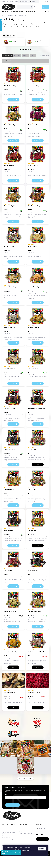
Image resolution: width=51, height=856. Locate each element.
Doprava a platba (14, 1)
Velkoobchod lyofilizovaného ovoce (8, 833)
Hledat (31, 7)
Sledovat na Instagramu (26, 778)
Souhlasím (41, 848)
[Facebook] (37, 834)
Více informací (30, 850)
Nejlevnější (17, 55)
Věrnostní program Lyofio (7, 839)
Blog (3, 835)
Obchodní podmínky (6, 842)
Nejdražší (25, 55)
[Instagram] (40, 834)
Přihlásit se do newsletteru (12, 805)
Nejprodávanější (7, 55)
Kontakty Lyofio (5, 1)
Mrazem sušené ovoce (24, 827)
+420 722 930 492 (42, 830)
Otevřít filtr (7, 61)
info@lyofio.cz (42, 828)
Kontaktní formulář (42, 839)
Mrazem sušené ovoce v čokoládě (24, 830)
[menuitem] (5, 11)
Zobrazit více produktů (25, 49)
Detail (37, 464)
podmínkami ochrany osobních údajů (27, 801)
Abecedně (33, 55)
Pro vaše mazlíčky (6, 837)
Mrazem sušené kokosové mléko (26, 833)
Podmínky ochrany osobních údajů (8, 844)
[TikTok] (42, 834)
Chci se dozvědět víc (25, 31)
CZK (45, 1)
